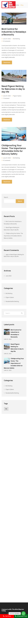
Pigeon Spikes (17, 96)
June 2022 (8, 276)
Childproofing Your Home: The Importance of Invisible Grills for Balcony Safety (13, 235)
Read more (7, 62)
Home (17, 5)
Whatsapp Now (22, 616)
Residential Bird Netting (12, 301)
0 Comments (6, 41)
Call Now (8, 616)
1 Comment (6, 98)
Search (6, 197)
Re (6, 409)
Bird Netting (16, 39)
